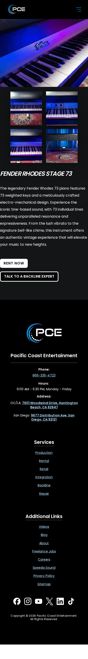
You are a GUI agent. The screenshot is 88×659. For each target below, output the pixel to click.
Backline (44, 485)
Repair (44, 494)
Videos (44, 527)
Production (44, 453)
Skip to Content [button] (22, 4)
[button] (75, 9)
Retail (44, 469)
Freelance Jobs (44, 551)
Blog (44, 535)
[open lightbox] (26, 108)
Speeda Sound (44, 568)
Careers (44, 559)
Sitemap (44, 584)
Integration (44, 477)
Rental (44, 461)
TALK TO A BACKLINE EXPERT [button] (29, 276)
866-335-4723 (44, 375)
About (44, 543)
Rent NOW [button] (14, 263)
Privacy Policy (44, 576)
